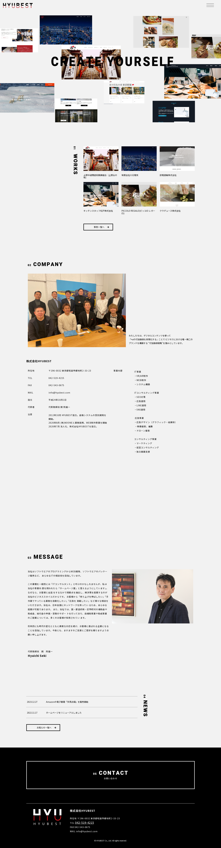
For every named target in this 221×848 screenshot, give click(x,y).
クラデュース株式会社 (170, 210)
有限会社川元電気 (129, 175)
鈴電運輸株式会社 (168, 175)
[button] (98, 227)
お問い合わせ (110, 778)
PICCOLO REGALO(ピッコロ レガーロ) (138, 212)
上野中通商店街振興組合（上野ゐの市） (100, 176)
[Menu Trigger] (210, 5)
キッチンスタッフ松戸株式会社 (98, 210)
